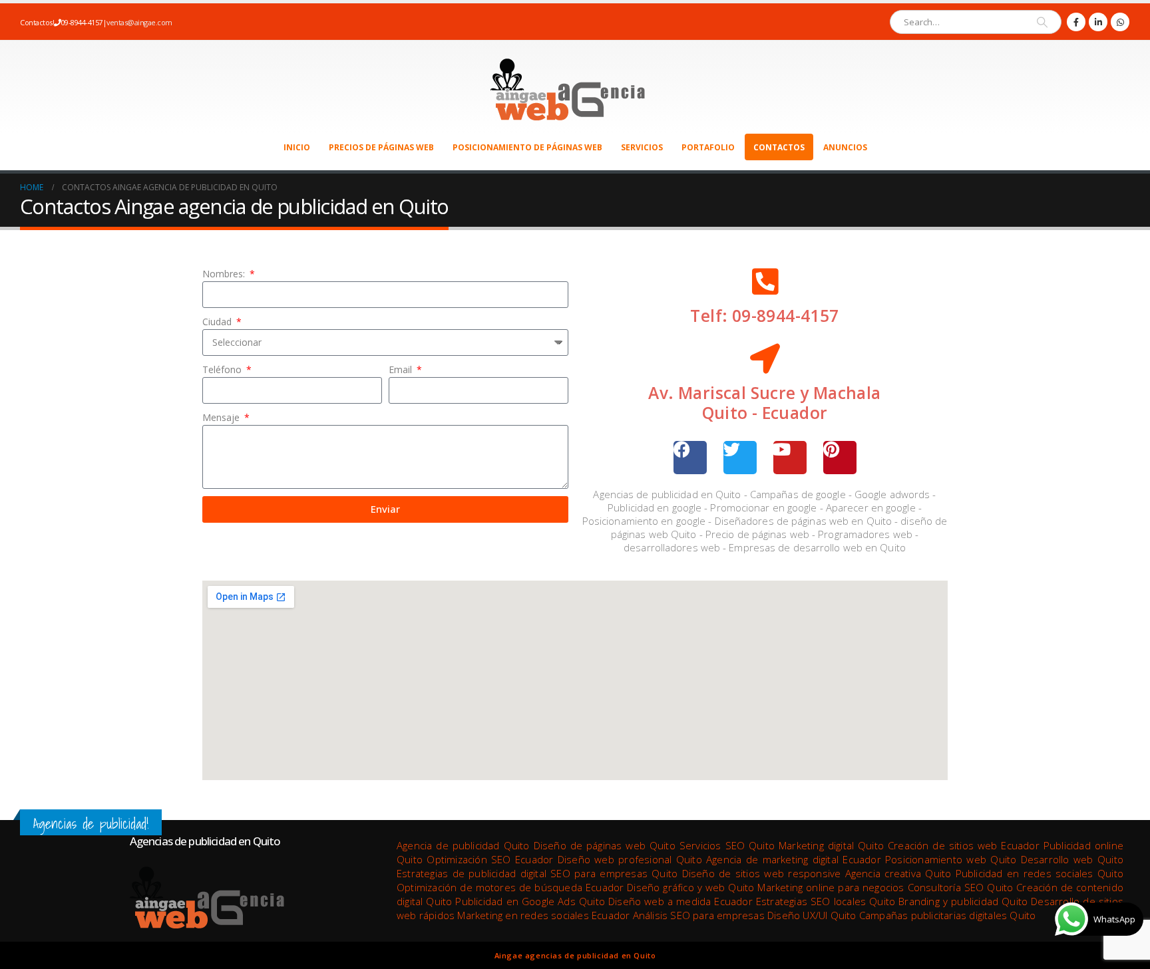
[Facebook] (1076, 22)
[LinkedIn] (1098, 22)
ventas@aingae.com (139, 22)
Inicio (297, 147)
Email (402, 369)
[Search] (1042, 22)
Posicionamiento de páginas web (527, 147)
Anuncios (845, 147)
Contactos (779, 147)
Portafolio (708, 147)
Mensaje (222, 417)
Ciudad (218, 321)
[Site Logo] (565, 87)
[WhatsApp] (1120, 22)
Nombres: (225, 273)
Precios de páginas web (381, 147)
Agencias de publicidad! (90, 824)
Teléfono (223, 369)
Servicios (642, 147)
